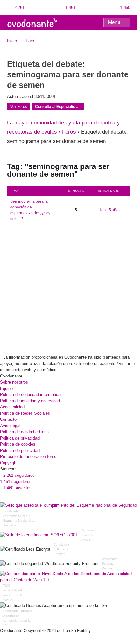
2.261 (19, 7)
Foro (30, 41)
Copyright (9, 463)
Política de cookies (17, 444)
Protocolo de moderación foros (28, 456)
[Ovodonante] (32, 22)
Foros (18, 106)
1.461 (70, 7)
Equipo (6, 388)
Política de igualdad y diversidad (30, 400)
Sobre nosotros (14, 382)
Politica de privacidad (20, 438)
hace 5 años (109, 210)
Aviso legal (10, 425)
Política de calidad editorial (25, 431)
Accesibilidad (12, 407)
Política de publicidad (20, 450)
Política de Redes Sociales (25, 413)
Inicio (12, 41)
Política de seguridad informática (30, 394)
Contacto (8, 419)
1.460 (124, 7)
